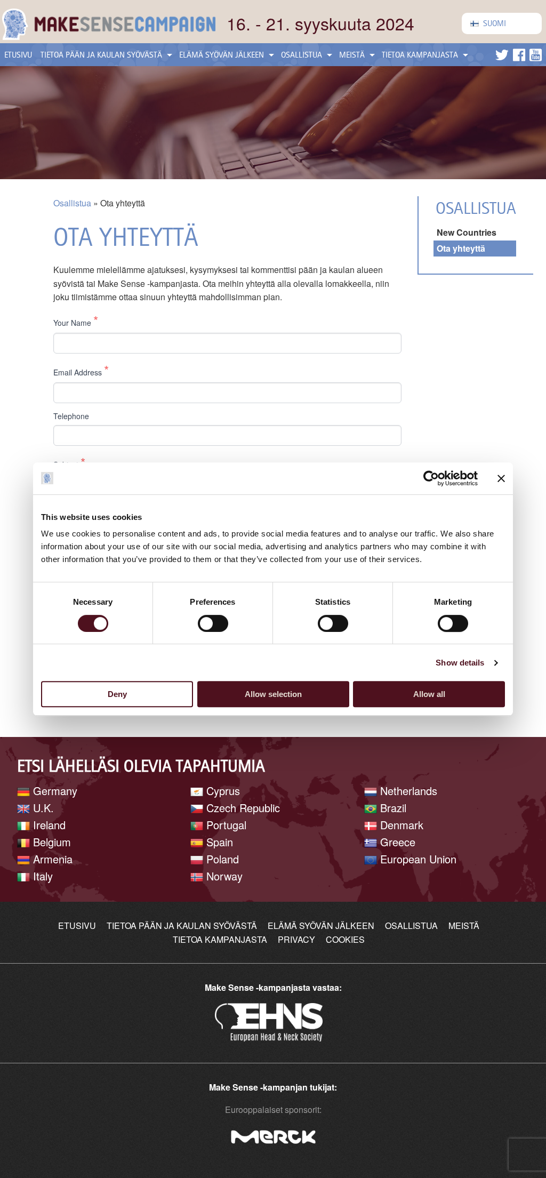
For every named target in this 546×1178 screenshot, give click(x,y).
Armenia (51, 859)
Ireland (48, 824)
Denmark (400, 824)
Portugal (224, 824)
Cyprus (221, 790)
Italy (41, 876)
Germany (53, 790)
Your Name (75, 320)
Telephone (71, 416)
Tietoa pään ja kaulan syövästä (101, 55)
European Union (416, 859)
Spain (218, 842)
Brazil (391, 807)
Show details (460, 662)
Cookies (345, 939)
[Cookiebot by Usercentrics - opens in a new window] (431, 478)
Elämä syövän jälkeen (221, 55)
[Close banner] (501, 478)
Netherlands (407, 790)
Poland (221, 859)
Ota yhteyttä (461, 248)
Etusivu (18, 55)
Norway (223, 876)
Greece (396, 842)
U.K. (42, 807)
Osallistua (301, 55)
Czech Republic (241, 807)
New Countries (466, 232)
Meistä (352, 55)
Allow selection (273, 694)
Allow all (429, 694)
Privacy (296, 939)
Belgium (50, 842)
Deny (117, 694)
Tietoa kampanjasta (420, 55)
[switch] (213, 623)
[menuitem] (502, 23)
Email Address (81, 370)
